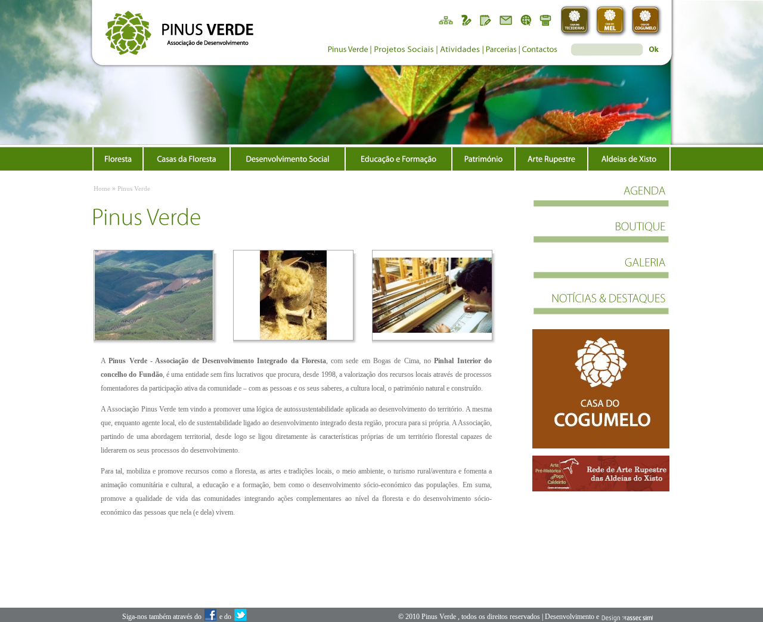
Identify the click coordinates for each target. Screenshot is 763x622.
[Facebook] (210, 617)
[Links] (526, 19)
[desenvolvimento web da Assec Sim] (627, 617)
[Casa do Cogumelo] (647, 21)
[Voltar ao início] (174, 28)
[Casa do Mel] (611, 21)
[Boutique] (600, 237)
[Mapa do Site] (445, 19)
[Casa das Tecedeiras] (575, 21)
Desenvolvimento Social (288, 159)
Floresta (118, 159)
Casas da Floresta (186, 159)
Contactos (540, 51)
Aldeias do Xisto (628, 159)
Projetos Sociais (403, 51)
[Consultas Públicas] (465, 19)
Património (483, 159)
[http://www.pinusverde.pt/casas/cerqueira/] (600, 388)
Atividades (460, 51)
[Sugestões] (486, 19)
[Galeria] (600, 273)
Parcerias (501, 51)
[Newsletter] (506, 19)
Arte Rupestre (551, 159)
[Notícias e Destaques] (600, 309)
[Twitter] (240, 617)
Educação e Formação (398, 159)
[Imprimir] (546, 19)
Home (102, 188)
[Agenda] (600, 201)
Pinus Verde (347, 51)
